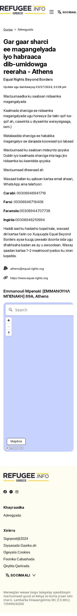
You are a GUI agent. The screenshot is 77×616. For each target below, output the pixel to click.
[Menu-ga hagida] (51, 12)
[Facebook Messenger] (11, 492)
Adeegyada (12, 515)
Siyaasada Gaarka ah (19, 545)
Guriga (8, 29)
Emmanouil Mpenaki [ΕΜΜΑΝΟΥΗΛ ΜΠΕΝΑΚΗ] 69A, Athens (36, 294)
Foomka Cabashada (18, 559)
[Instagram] (17, 492)
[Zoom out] (9, 326)
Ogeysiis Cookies (16, 552)
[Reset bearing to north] (9, 333)
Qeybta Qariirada (16, 566)
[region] (38, 377)
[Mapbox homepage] (14, 448)
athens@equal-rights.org (27, 268)
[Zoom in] (9, 320)
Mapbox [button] (16, 441)
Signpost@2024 (15, 538)
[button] (38, 575)
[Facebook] (5, 492)
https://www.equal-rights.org (29, 278)
